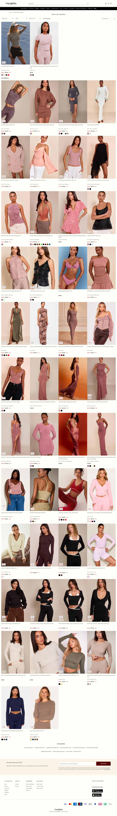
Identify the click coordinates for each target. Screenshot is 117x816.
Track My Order (40, 786)
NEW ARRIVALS (24, 8)
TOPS (61, 8)
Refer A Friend (40, 788)
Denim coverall (69, 751)
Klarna (5, 794)
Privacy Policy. (107, 769)
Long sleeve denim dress (39, 747)
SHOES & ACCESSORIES (81, 8)
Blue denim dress (77, 751)
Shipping (6, 790)
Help (5, 784)
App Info (28, 790)
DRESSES (37, 8)
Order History (39, 784)
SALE (95, 8)
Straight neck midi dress (46, 751)
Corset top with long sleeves (92, 747)
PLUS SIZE (65, 8)
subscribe (103, 763)
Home (10, 12)
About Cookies (29, 788)
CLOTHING (31, 8)
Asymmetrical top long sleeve (79, 747)
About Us (17, 784)
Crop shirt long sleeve (28, 747)
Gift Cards (6, 792)
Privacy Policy (29, 786)
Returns (6, 786)
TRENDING (42, 8)
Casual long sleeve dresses (65, 747)
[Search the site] (87, 3)
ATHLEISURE (71, 8)
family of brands (106, 767)
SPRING (48, 8)
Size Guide (6, 788)
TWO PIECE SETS (54, 8)
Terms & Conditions (30, 784)
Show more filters (46, 18)
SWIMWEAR (90, 8)
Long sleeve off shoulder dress (52, 747)
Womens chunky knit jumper (59, 751)
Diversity (17, 786)
